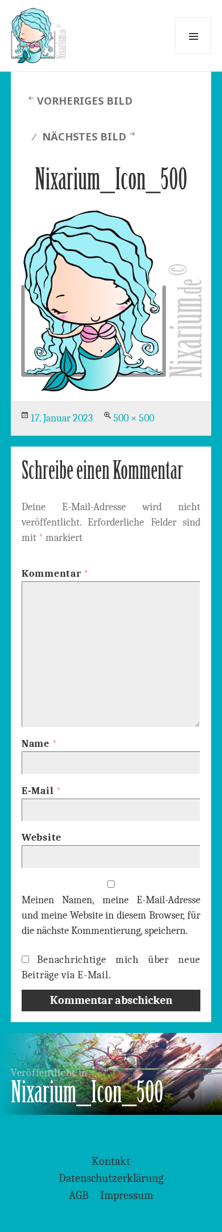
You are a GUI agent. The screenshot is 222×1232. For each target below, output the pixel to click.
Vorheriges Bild (85, 101)
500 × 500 (133, 418)
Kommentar (55, 574)
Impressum (126, 1195)
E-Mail (41, 791)
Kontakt (111, 1161)
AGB (79, 1195)
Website (41, 838)
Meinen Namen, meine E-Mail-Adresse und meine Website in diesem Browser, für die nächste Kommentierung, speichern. (111, 915)
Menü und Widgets (193, 36)
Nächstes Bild (84, 136)
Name (39, 744)
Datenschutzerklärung (111, 1178)
